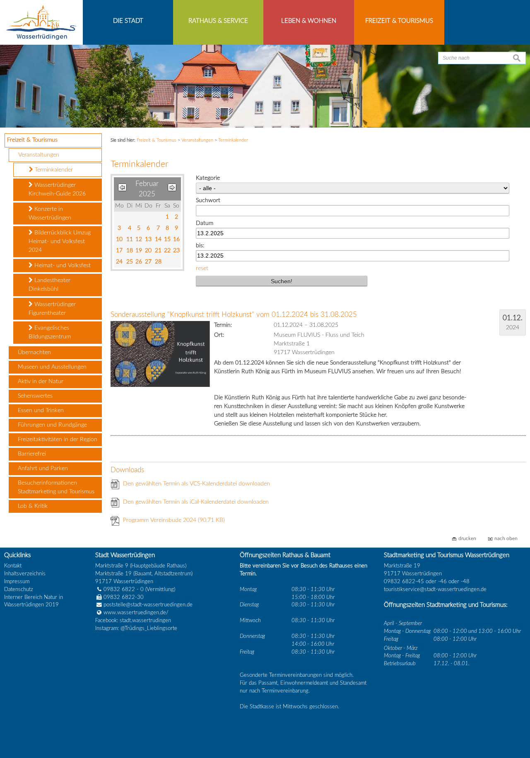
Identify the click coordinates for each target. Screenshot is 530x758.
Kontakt (13, 565)
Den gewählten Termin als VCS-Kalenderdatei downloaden (196, 484)
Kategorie (208, 178)
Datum (204, 223)
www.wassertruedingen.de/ (136, 612)
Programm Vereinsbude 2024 (174, 520)
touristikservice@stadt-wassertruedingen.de (435, 589)
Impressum (16, 581)
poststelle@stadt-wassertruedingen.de (148, 604)
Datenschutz (18, 589)
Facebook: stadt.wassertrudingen (133, 620)
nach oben (506, 538)
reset (202, 268)
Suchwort (208, 200)
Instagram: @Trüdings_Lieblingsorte (136, 628)
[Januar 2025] (122, 189)
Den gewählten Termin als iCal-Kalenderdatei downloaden (196, 502)
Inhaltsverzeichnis (25, 573)
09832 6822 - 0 (124, 589)
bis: (200, 246)
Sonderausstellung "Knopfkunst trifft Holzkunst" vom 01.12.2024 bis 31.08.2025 (234, 314)
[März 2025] (172, 189)
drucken (467, 538)
